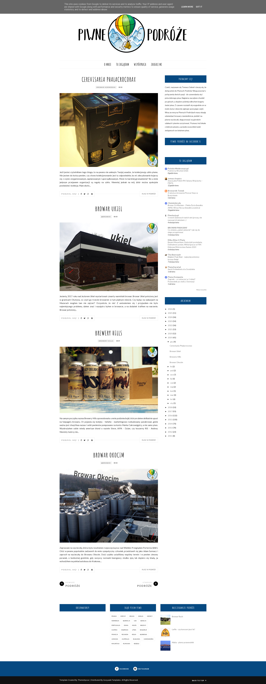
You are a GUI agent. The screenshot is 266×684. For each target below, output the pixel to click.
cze (171, 383)
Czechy (123, 616)
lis (171, 366)
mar (171, 395)
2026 (170, 309)
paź (171, 370)
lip (171, 378)
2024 (170, 317)
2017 (170, 411)
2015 (170, 419)
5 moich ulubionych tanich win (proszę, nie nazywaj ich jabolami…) (185, 219)
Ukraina (115, 639)
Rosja (134, 634)
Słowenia (143, 634)
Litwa (134, 630)
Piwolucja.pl (173, 215)
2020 (170, 333)
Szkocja (143, 621)
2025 (170, 313)
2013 (170, 427)
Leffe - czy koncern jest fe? (183, 629)
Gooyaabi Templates (112, 680)
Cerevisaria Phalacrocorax (109, 79)
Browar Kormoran (106, 87)
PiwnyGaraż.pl (174, 267)
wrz (171, 374)
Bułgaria (136, 639)
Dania (126, 625)
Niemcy (150, 616)
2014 (170, 423)
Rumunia (126, 643)
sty (171, 403)
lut (171, 399)
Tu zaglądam (122, 64)
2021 (170, 329)
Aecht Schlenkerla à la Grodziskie (181, 269)
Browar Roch (177, 616)
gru (171, 341)
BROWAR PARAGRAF (177, 227)
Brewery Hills (108, 333)
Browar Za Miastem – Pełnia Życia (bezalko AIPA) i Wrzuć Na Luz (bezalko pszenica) (185, 206)
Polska (114, 616)
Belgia (132, 616)
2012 (170, 432)
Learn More (187, 7)
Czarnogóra (148, 639)
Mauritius (115, 643)
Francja (115, 634)
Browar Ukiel (108, 209)
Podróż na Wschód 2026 (178, 171)
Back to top (198, 680)
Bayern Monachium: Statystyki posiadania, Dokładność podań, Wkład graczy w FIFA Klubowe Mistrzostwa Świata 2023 (185, 244)
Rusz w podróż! (149, 194)
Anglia (140, 616)
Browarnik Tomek (176, 190)
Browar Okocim (108, 455)
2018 (170, 407)
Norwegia (115, 621)
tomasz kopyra (174, 178)
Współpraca (140, 64)
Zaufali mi (156, 64)
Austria (114, 630)
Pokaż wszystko (201, 290)
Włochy (143, 625)
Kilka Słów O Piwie (176, 240)
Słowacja (126, 621)
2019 (170, 337)
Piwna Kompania (175, 277)
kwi (171, 391)
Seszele (136, 643)
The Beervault (174, 254)
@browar (106, 216)
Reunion (125, 634)
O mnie (107, 64)
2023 (170, 321)
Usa (135, 621)
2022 (170, 325)
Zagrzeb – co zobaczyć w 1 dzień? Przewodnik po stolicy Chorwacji (181, 280)
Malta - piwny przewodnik (183, 642)
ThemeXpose (83, 680)
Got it (199, 7)
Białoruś (143, 630)
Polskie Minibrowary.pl (178, 168)
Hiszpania (124, 630)
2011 (170, 436)
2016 (170, 415)
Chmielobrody (174, 203)
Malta (134, 625)
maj (171, 387)
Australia (125, 639)
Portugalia (116, 625)
